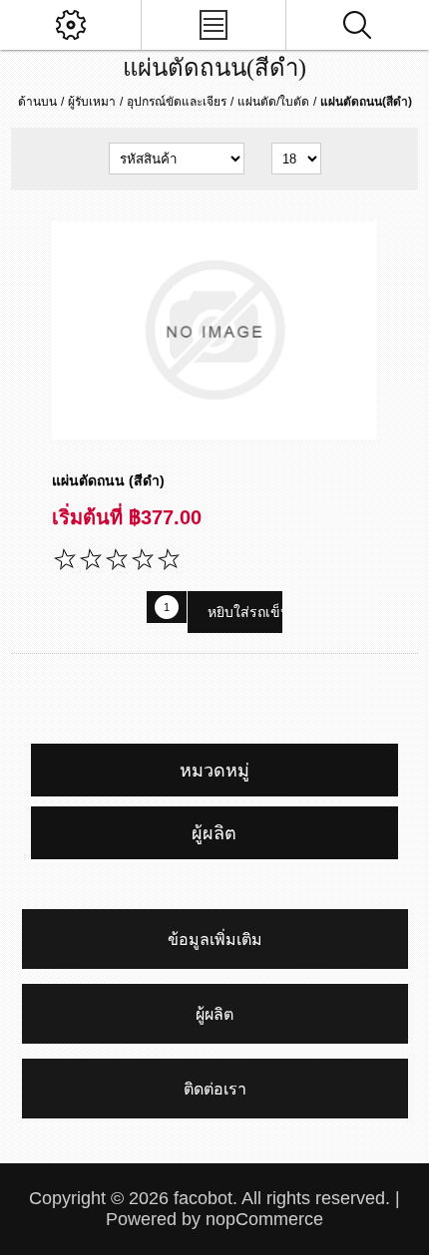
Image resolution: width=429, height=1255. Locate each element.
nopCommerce (264, 1219)
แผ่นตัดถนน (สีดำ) (108, 480)
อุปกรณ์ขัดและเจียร (176, 102)
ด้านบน (37, 102)
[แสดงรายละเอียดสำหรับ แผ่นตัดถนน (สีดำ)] (215, 330)
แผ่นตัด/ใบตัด (273, 102)
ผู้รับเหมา (92, 102)
